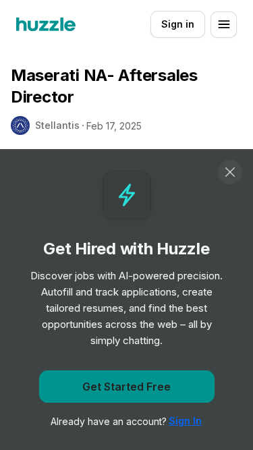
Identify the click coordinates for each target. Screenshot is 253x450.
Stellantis (57, 125)
